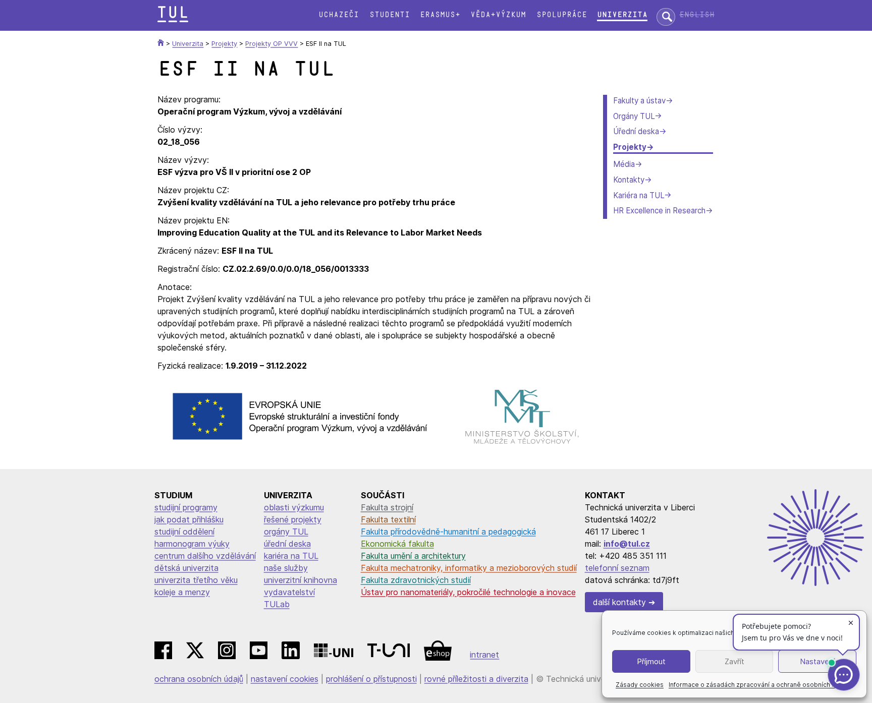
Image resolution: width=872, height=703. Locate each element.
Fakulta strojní (387, 507)
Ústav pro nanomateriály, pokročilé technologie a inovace (468, 592)
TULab (277, 604)
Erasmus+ (440, 15)
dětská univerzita (186, 568)
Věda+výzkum (498, 15)
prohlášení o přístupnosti (371, 679)
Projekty (629, 147)
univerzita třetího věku (196, 580)
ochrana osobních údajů (198, 679)
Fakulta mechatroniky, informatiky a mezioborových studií (469, 568)
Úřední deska (636, 131)
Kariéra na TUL (638, 195)
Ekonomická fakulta (397, 544)
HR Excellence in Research (659, 210)
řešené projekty (292, 519)
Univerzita (622, 15)
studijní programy (185, 507)
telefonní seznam (617, 568)
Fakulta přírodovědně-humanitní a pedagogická (448, 531)
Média (624, 164)
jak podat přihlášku (189, 519)
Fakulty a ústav (639, 100)
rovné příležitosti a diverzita (476, 679)
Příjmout (651, 661)
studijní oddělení (184, 531)
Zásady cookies (640, 684)
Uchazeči (338, 15)
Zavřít (734, 661)
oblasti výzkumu (294, 507)
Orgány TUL (634, 116)
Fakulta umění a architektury (413, 556)
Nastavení (817, 661)
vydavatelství (289, 592)
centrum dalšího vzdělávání (205, 556)
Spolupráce (561, 15)
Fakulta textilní (388, 519)
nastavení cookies (284, 679)
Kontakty (628, 180)
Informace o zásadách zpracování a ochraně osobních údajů (758, 684)
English (697, 15)
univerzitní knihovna (300, 580)
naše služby (286, 568)
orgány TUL (286, 531)
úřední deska (287, 544)
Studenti (389, 15)
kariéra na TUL (291, 556)
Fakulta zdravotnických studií (416, 580)
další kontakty (619, 602)
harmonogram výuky (192, 544)
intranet (484, 655)
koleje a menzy (182, 592)
